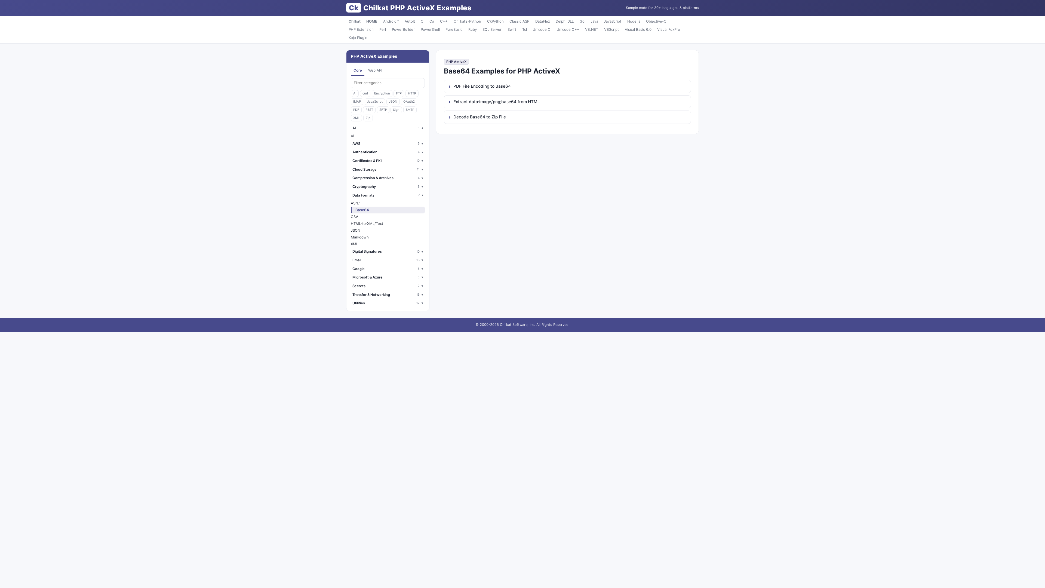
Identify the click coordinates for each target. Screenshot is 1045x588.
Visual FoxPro (668, 29)
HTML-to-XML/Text (367, 223)
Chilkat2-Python (467, 21)
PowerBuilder (403, 29)
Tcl (524, 29)
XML (356, 118)
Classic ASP (519, 21)
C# (431, 21)
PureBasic (453, 29)
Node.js (633, 21)
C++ (444, 21)
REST (369, 110)
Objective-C (656, 21)
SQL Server (492, 29)
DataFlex (542, 21)
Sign (396, 110)
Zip (368, 118)
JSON (393, 101)
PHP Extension (361, 29)
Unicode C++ (568, 29)
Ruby (472, 29)
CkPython (495, 21)
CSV (354, 217)
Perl (382, 29)
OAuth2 (409, 101)
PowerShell (430, 29)
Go (582, 21)
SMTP (410, 110)
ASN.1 (356, 203)
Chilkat (355, 21)
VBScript (611, 29)
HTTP (412, 93)
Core (358, 70)
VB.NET (591, 29)
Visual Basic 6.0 (638, 29)
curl (365, 93)
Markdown (360, 237)
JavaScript (612, 21)
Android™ (391, 21)
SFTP (383, 110)
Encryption (382, 93)
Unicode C (542, 29)
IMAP (357, 101)
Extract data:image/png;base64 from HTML (496, 101)
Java (594, 21)
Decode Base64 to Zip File (479, 117)
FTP (399, 93)
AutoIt (410, 21)
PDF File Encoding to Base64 (482, 86)
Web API (375, 70)
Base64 (362, 210)
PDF (356, 110)
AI (354, 93)
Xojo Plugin (358, 37)
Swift (512, 29)
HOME (371, 21)
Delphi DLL (565, 21)
